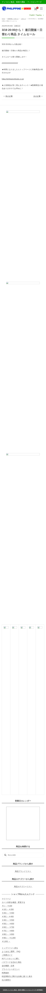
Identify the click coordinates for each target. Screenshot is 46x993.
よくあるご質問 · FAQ (11, 951)
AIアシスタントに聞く (11, 959)
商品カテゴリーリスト (23, 886)
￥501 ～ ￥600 (8, 924)
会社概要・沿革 (8, 966)
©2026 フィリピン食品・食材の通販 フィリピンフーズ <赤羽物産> (23, 990)
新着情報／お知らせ (13, 18)
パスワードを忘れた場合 (11, 962)
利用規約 (5, 973)
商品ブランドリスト (23, 871)
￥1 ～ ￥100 (7, 906)
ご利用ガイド (7, 955)
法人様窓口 (6, 980)
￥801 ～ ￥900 (8, 934)
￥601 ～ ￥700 (8, 927)
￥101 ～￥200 (8, 909)
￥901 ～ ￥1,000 (9, 938)
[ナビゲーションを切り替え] (41, 8)
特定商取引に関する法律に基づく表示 (17, 976)
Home (3, 18)
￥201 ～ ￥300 (8, 913)
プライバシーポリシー (11, 969)
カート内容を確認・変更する (13, 902)
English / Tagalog (35, 15)
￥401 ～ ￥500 (8, 920)
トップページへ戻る (10, 948)
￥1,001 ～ (6, 941)
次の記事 (37, 96)
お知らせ (23, 18)
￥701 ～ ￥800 (8, 931)
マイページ (6, 899)
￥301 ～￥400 (8, 916)
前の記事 (9, 96)
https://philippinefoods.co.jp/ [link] (13, 79)
